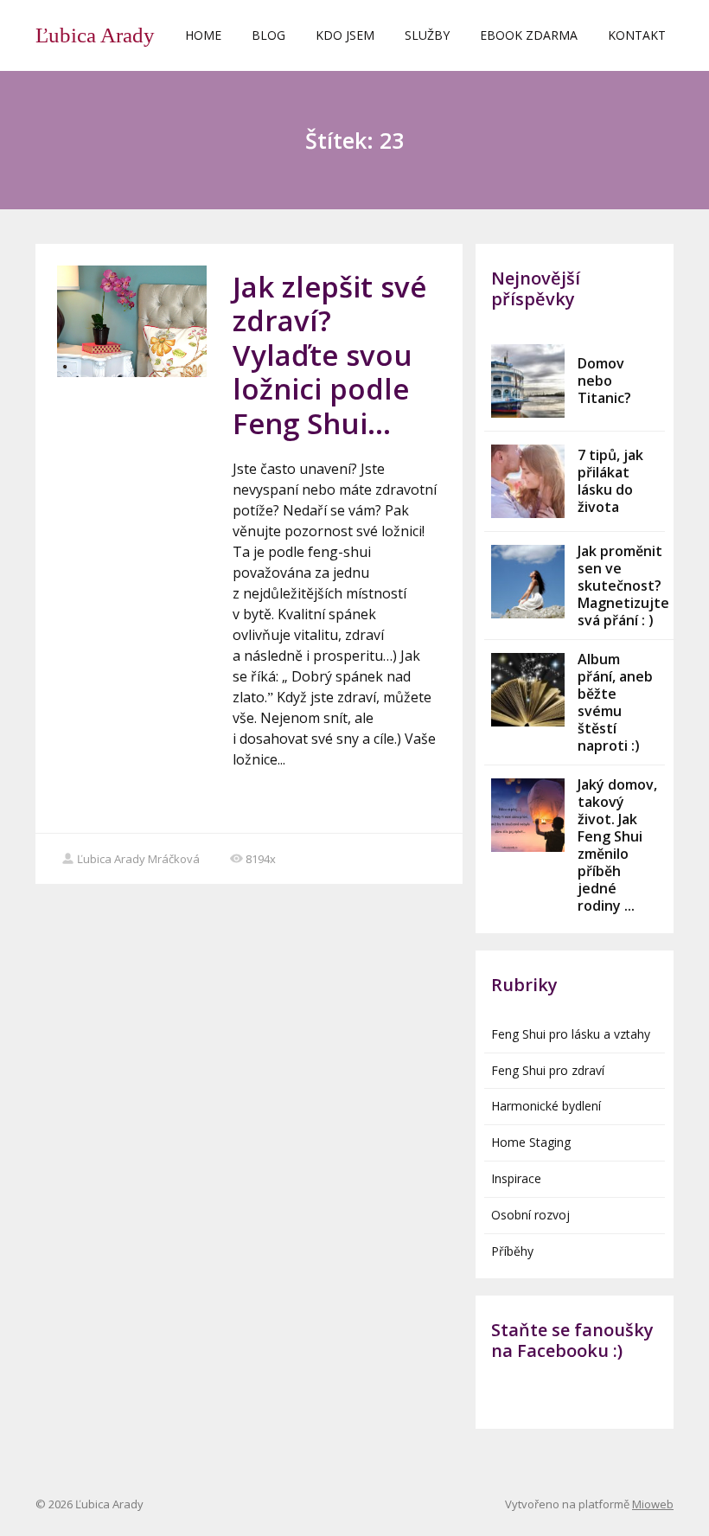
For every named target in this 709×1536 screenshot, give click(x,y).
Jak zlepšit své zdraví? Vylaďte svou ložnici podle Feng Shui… (329, 355)
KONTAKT (637, 35)
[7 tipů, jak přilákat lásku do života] (528, 481)
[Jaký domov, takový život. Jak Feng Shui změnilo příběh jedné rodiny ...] (528, 815)
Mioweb (653, 1504)
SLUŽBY (427, 35)
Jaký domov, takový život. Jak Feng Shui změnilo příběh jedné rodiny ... (617, 845)
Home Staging (531, 1142)
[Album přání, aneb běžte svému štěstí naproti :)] (528, 689)
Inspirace (516, 1178)
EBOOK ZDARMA (529, 35)
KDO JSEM (345, 35)
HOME (203, 35)
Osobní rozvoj (530, 1214)
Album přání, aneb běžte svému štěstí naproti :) (615, 702)
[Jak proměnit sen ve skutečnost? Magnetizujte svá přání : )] (528, 581)
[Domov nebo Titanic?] (528, 381)
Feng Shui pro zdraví (547, 1070)
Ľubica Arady (95, 35)
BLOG (268, 35)
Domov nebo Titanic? (604, 380)
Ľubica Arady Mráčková (138, 859)
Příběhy (512, 1251)
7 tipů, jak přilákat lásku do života (610, 480)
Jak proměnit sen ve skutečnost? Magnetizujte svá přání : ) (623, 585)
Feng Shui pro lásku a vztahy (570, 1034)
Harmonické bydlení (546, 1106)
